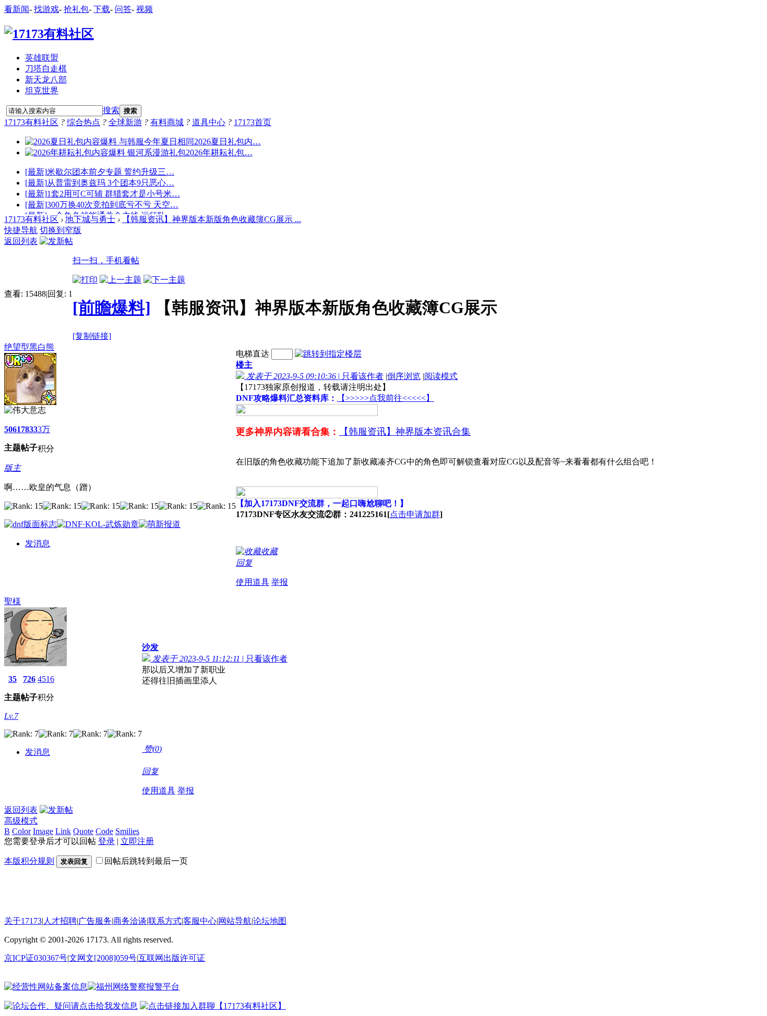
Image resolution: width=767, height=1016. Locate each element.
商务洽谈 (130, 920)
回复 (244, 562)
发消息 (37, 543)
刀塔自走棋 (46, 68)
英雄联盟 (41, 57)
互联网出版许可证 (171, 957)
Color (21, 831)
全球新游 (125, 122)
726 (29, 679)
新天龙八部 (46, 79)
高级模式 (21, 820)
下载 (101, 9)
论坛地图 (269, 920)
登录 (106, 841)
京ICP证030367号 (35, 957)
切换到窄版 (60, 230)
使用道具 (252, 582)
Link (63, 831)
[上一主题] (120, 279)
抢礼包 (76, 9)
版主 (12, 467)
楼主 (244, 364)
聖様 (12, 601)
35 (12, 679)
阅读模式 (441, 376)
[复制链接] (92, 336)
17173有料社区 (31, 122)
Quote (83, 831)
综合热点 (83, 122)
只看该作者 (363, 376)
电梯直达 (252, 353)
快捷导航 (21, 230)
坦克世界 (41, 90)
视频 (144, 9)
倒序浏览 (404, 376)
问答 (123, 9)
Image (43, 831)
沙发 (150, 647)
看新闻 (16, 9)
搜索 (111, 110)
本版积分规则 (29, 860)
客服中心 (200, 920)
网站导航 (234, 920)
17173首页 (252, 122)
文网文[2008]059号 (103, 957)
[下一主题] (164, 279)
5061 (12, 429)
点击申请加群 (415, 514)
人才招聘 (60, 920)
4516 (46, 679)
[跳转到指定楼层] (328, 353)
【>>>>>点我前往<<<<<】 (385, 398)
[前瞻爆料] (112, 307)
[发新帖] (56, 241)
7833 (29, 429)
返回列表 (21, 241)
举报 (279, 582)
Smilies (127, 831)
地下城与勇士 (90, 219)
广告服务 (95, 920)
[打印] (85, 279)
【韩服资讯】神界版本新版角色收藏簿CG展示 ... (211, 219)
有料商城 (167, 122)
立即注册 (137, 841)
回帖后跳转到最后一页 (146, 860)
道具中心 (208, 122)
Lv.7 (11, 716)
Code (104, 831)
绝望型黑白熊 (29, 346)
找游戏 (46, 9)
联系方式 (165, 920)
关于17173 (23, 920)
